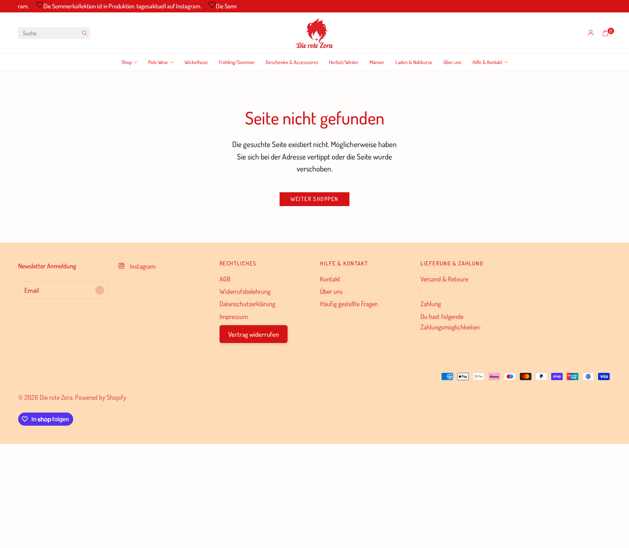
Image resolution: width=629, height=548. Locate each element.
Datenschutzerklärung (247, 303)
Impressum (233, 316)
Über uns (452, 62)
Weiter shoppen (314, 198)
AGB (224, 279)
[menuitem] (132, 62)
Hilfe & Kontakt (487, 62)
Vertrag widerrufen (253, 334)
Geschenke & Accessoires (292, 62)
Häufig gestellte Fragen (349, 303)
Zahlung (430, 303)
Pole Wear (158, 62)
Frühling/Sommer (237, 62)
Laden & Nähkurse (413, 62)
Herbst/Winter (344, 62)
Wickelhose (196, 62)
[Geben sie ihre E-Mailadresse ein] (99, 290)
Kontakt (330, 279)
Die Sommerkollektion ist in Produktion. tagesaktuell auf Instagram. (119, 6)
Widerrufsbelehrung (244, 291)
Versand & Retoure (444, 279)
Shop (127, 62)
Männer (376, 62)
